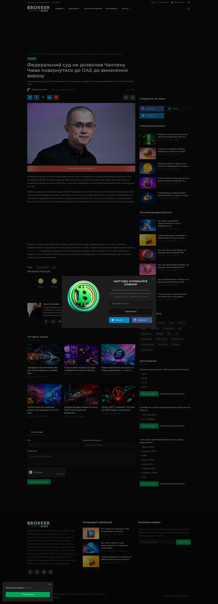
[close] (50, 584)
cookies (28, 588)
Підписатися (130, 311)
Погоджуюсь (28, 594)
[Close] (153, 279)
